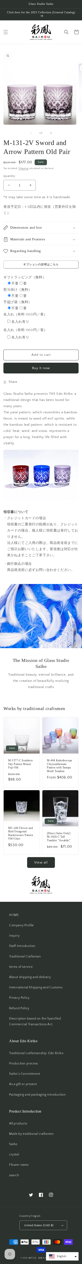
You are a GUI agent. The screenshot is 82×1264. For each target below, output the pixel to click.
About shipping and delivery (30, 977)
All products (18, 1123)
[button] (6, 32)
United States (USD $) (38, 1225)
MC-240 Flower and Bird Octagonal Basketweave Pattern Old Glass (20, 833)
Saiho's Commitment (24, 1074)
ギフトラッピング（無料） (24, 277)
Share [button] (13, 382)
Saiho (13, 1144)
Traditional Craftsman (25, 956)
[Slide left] (31, 133)
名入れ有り (20, 322)
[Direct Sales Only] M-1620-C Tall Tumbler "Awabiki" (58, 837)
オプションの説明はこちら (41, 264)
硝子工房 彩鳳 (35, 1258)
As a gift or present (23, 1084)
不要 (14, 283)
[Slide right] (51, 133)
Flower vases (18, 1165)
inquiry (14, 936)
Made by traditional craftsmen (31, 1134)
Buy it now (41, 368)
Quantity (9, 176)
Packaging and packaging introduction (37, 1095)
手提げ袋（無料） (17, 302)
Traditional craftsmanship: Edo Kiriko (36, 1053)
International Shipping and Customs (35, 987)
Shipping (23, 168)
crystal (14, 1154)
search (14, 1175)
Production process (23, 1063)
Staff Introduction (22, 946)
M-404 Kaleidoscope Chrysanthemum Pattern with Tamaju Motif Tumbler (59, 766)
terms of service (21, 967)
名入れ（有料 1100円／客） (25, 314)
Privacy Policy (19, 998)
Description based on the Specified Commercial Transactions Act (35, 1021)
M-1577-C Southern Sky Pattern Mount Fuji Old (20, 764)
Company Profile (21, 925)
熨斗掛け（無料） (17, 290)
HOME (14, 915)
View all (41, 862)
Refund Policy (19, 1008)
